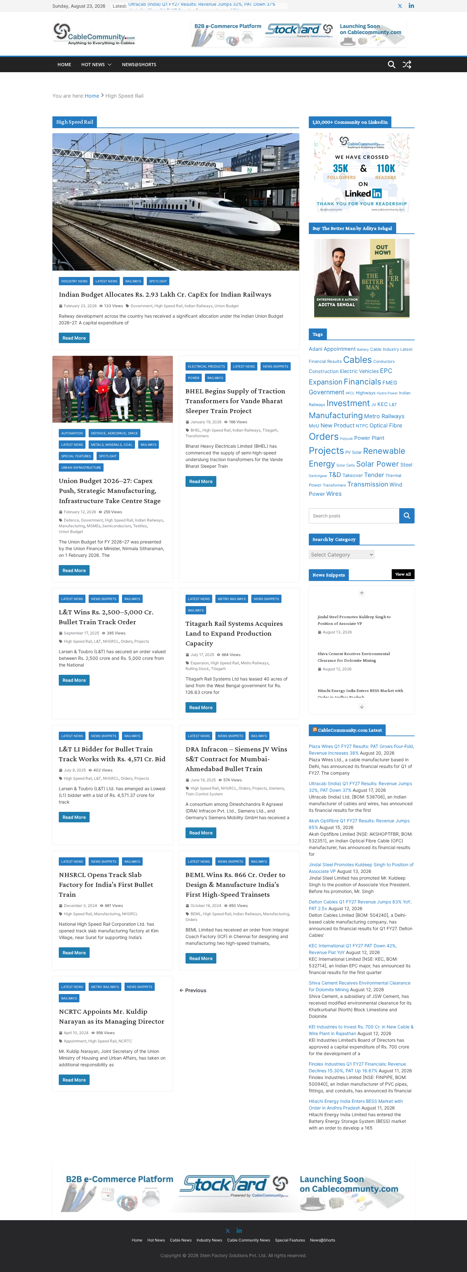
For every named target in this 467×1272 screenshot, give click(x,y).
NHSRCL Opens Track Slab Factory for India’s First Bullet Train (106, 884)
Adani (315, 349)
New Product (338, 425)
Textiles (140, 525)
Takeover (352, 475)
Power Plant (369, 438)
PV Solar (353, 452)
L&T (97, 641)
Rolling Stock (197, 668)
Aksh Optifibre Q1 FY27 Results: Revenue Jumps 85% (184, 6)
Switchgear (318, 476)
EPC (386, 371)
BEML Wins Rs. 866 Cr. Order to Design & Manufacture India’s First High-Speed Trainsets (235, 884)
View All (403, 574)
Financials (362, 381)
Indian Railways (199, 305)
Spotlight (158, 281)
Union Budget (226, 305)
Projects (141, 641)
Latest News (106, 281)
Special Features (76, 456)
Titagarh (269, 430)
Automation (72, 433)
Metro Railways (232, 599)
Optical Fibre (385, 425)
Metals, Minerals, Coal (111, 444)
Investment (348, 403)
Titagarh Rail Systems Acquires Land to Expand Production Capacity (234, 633)
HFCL (350, 393)
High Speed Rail (168, 305)
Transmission (367, 484)
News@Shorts (139, 64)
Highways (366, 392)
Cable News (181, 1240)
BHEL (195, 430)
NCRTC (125, 1041)
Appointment (75, 1041)
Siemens (276, 788)
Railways (133, 281)
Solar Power (377, 463)
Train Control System (204, 794)
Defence (71, 520)
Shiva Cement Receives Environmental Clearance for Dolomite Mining (354, 649)
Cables (357, 359)
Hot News (93, 64)
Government (141, 305)
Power (193, 378)
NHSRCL (111, 641)
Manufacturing (72, 525)
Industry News (74, 281)
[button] (108, 64)
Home (64, 64)
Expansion (200, 662)
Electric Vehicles (359, 371)
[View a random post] (407, 64)
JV (373, 404)
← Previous (192, 990)
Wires (334, 493)
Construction (324, 371)
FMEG (389, 382)
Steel (406, 464)
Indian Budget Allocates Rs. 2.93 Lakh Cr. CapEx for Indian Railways (165, 294)
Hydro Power (387, 393)
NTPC (362, 425)
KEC (382, 404)
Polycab (346, 439)
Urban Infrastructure (81, 467)
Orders (126, 641)
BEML (196, 913)
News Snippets (275, 366)
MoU (314, 426)
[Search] (407, 515)
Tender (374, 475)
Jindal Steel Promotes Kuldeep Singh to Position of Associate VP (354, 613)
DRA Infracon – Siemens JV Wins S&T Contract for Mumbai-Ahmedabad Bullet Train (236, 758)
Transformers (197, 435)
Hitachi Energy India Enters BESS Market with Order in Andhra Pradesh (360, 686)
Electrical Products (206, 366)
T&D (334, 475)
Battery (363, 350)
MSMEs (93, 525)
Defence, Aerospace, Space (114, 433)
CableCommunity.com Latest (350, 730)
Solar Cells (345, 465)
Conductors (384, 361)
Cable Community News (248, 1240)
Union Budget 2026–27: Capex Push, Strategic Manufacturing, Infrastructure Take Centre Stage (110, 490)
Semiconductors (116, 525)
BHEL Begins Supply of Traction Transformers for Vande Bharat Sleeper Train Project (235, 400)
